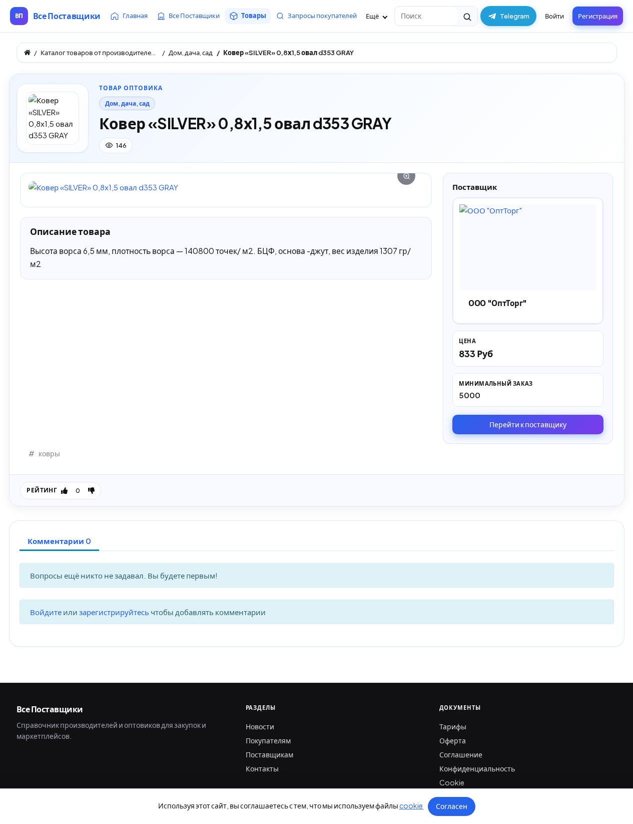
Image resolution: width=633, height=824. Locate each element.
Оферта (452, 740)
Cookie (451, 782)
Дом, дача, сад (127, 103)
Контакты (262, 768)
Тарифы (452, 726)
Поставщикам (269, 754)
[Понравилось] (64, 490)
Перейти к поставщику (527, 424)
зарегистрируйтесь (115, 612)
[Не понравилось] (91, 490)
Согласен (451, 805)
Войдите (46, 612)
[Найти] (467, 16)
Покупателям (268, 740)
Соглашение (460, 754)
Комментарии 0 (59, 540)
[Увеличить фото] (226, 187)
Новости (260, 726)
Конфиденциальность (477, 768)
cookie (411, 805)
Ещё (373, 16)
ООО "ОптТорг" (497, 303)
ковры (49, 453)
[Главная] (27, 52)
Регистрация (597, 16)
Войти (554, 16)
